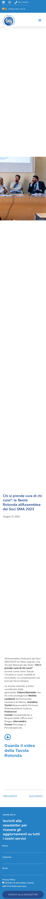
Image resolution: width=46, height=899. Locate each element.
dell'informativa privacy (14, 886)
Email (5, 868)
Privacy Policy (8, 879)
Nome (5, 845)
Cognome (6, 857)
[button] (39, 20)
